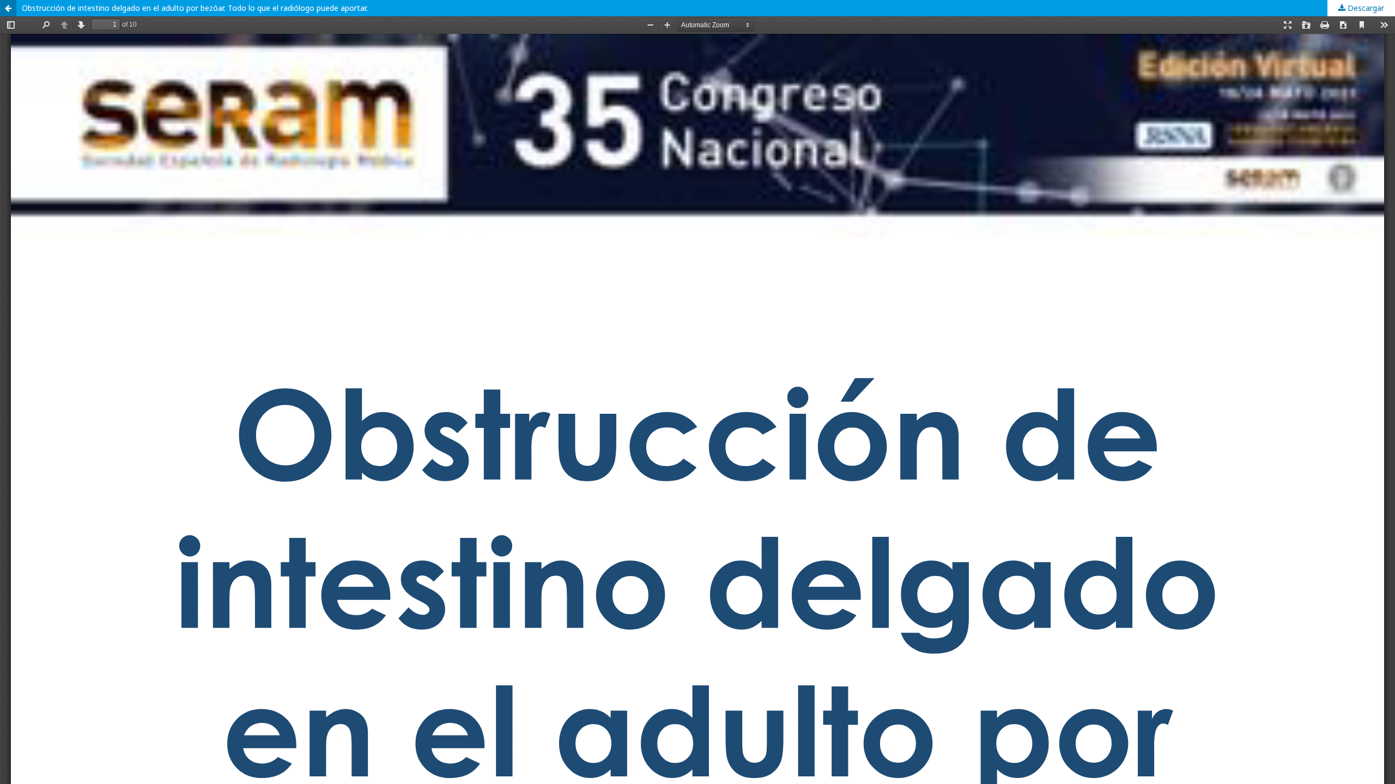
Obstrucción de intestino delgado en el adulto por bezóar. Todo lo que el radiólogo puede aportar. (195, 8)
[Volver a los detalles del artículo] (8, 8)
